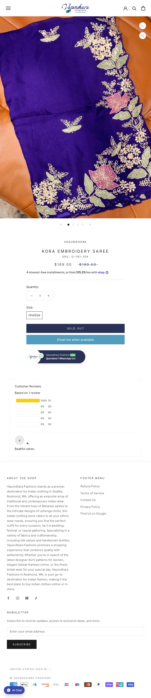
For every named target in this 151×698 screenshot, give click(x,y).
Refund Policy (90, 486)
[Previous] (60, 224)
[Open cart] (143, 8)
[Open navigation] (8, 8)
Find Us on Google (93, 513)
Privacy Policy (90, 507)
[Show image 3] (78, 225)
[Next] (90, 224)
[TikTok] (36, 598)
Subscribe (22, 644)
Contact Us (88, 500)
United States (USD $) (28, 669)
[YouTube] (26, 598)
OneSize (34, 315)
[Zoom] (142, 25)
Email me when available (75, 340)
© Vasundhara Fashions (30, 678)
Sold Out (75, 328)
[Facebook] (8, 598)
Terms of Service (92, 493)
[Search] (134, 8)
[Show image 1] (68, 225)
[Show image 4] (83, 225)
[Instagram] (17, 598)
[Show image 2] (73, 225)
